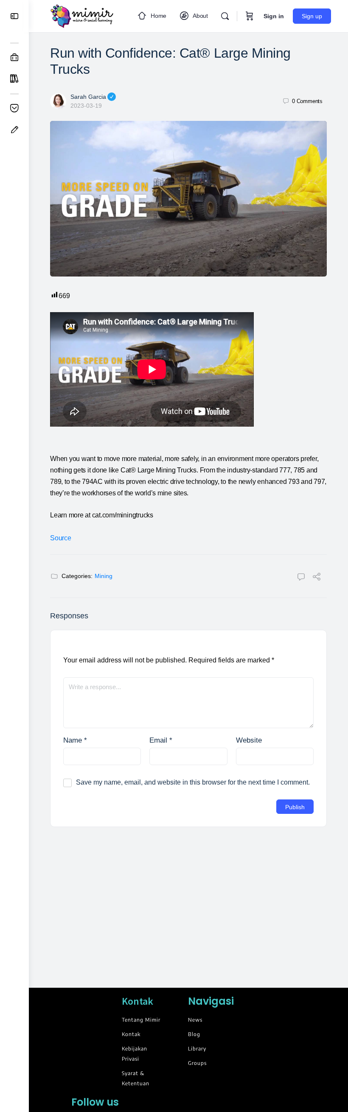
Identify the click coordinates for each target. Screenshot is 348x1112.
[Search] (224, 16)
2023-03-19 (86, 105)
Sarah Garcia (88, 96)
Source (60, 538)
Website (249, 740)
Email (160, 740)
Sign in (274, 16)
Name (75, 740)
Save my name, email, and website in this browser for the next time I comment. (193, 782)
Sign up (312, 16)
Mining (103, 576)
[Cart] (249, 16)
